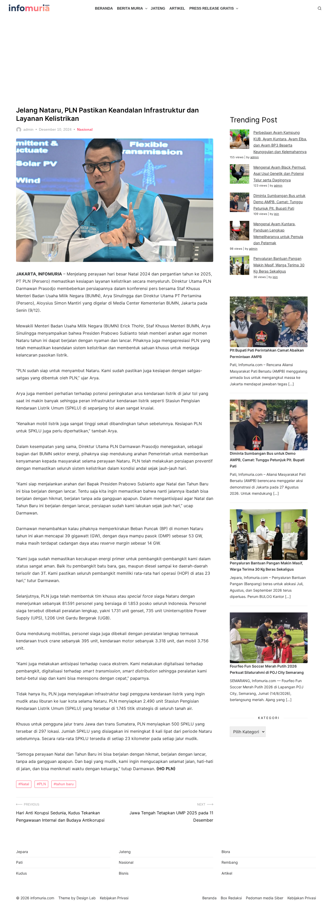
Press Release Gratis (211, 8)
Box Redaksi (231, 898)
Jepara (22, 851)
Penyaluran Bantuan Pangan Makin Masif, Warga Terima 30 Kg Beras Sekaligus (279, 264)
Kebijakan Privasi (301, 898)
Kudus (21, 873)
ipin (276, 214)
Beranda (104, 8)
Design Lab (86, 898)
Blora (226, 851)
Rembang (230, 862)
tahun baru (65, 784)
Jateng (158, 8)
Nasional (85, 129)
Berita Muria (130, 8)
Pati (19, 862)
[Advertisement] (166, 61)
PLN (42, 784)
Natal (24, 784)
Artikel (177, 8)
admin (28, 129)
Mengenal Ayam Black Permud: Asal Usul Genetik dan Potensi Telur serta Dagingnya (279, 173)
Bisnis (123, 873)
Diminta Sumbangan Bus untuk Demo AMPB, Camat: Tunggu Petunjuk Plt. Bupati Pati (279, 201)
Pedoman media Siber (264, 898)
